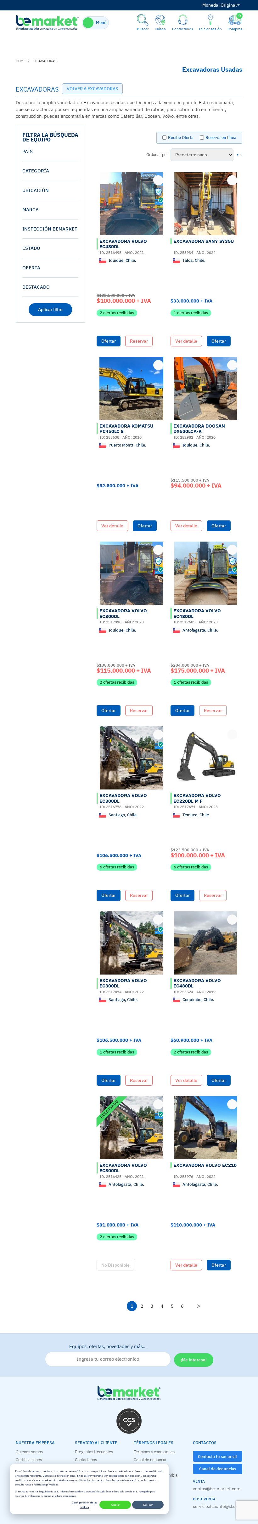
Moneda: (211, 5)
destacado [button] (36, 287)
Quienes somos (29, 1451)
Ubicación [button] (35, 190)
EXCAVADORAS (44, 61)
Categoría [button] (35, 171)
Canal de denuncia (150, 1459)
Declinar (148, 1504)
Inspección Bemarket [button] (49, 229)
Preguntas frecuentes (94, 1451)
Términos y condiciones (154, 1451)
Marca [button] (30, 210)
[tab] (50, 151)
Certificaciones (29, 1459)
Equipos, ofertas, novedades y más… (108, 1346)
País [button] (27, 151)
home (20, 61)
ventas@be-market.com (216, 1488)
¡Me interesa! (194, 1360)
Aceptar (115, 1504)
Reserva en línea (220, 137)
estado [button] (31, 248)
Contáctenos (86, 1459)
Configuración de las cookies (84, 1505)
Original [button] (219, 5)
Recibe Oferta (181, 137)
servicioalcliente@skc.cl (216, 1506)
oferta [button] (31, 268)
